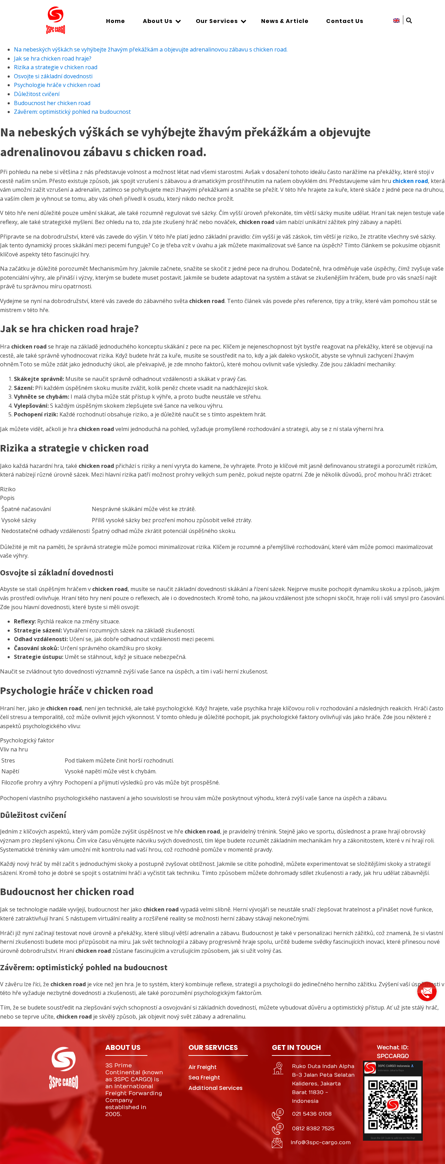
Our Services (217, 21)
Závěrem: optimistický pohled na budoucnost (72, 111)
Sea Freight (204, 1078)
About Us (157, 21)
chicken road (410, 181)
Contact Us (344, 21)
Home (115, 21)
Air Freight (202, 1067)
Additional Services (215, 1088)
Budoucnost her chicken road (52, 103)
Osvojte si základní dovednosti (53, 76)
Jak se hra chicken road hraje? (52, 58)
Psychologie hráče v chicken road (57, 85)
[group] (427, 988)
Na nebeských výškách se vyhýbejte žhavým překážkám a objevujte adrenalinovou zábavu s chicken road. (151, 49)
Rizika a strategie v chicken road (55, 67)
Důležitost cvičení (36, 94)
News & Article (285, 21)
